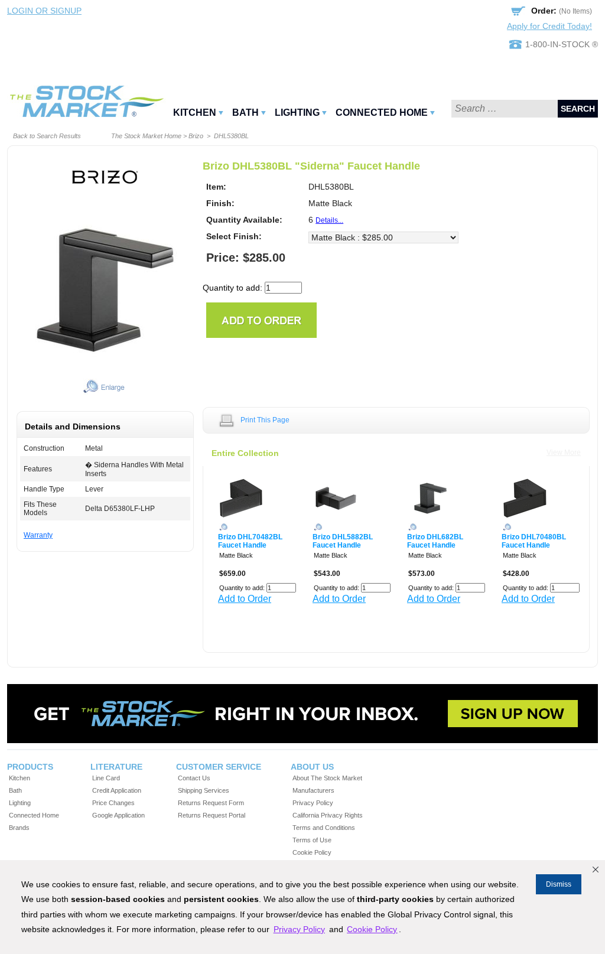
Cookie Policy (311, 852)
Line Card (106, 778)
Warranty (38, 535)
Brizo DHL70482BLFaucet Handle (250, 541)
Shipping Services (203, 790)
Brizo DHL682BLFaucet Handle (435, 541)
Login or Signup (44, 10)
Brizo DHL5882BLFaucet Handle (343, 541)
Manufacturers (313, 790)
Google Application (118, 815)
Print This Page (265, 420)
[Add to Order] (261, 319)
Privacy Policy (312, 802)
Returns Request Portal (211, 815)
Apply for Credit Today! (549, 26)
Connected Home (382, 113)
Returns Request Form (211, 802)
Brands (19, 827)
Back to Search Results (47, 135)
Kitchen (194, 113)
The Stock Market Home (146, 135)
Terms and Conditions (323, 827)
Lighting (297, 113)
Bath (245, 113)
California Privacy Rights (327, 815)
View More (564, 452)
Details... (329, 220)
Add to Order (244, 599)
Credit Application (116, 790)
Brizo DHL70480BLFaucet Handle (534, 541)
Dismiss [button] (558, 884)
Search (578, 108)
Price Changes (113, 802)
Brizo (195, 135)
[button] (595, 869)
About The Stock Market (327, 778)
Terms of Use (311, 840)
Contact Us (194, 778)
